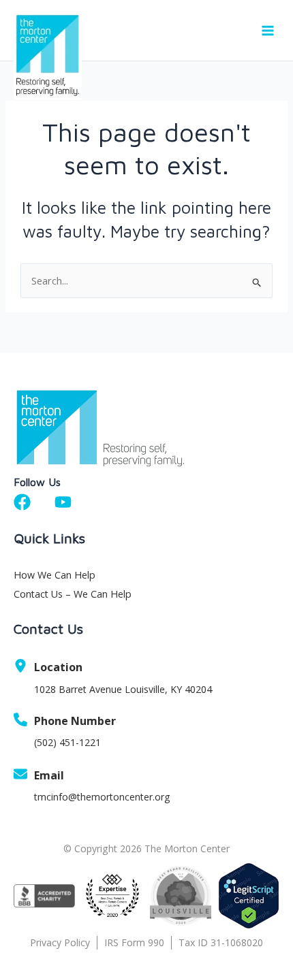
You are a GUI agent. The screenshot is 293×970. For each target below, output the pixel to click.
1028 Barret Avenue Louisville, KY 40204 (123, 689)
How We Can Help (54, 574)
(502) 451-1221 (67, 742)
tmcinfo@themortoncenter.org (102, 796)
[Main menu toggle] (267, 30)
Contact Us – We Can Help (73, 593)
